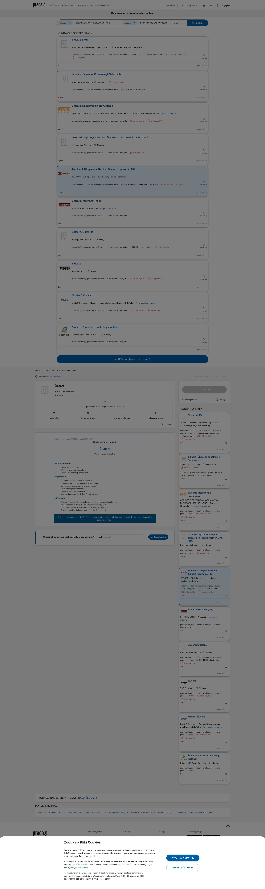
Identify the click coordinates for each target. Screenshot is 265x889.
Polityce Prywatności (79, 867)
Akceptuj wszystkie (183, 858)
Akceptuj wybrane (183, 867)
